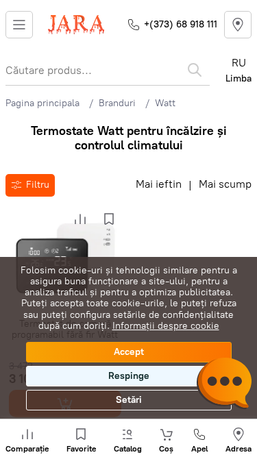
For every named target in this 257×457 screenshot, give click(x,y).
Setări (129, 400)
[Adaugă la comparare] (80, 219)
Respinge (128, 376)
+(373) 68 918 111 (180, 24)
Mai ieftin (159, 184)
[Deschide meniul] (19, 24)
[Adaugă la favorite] (109, 219)
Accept (129, 352)
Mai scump (225, 184)
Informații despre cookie (165, 326)
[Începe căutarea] (195, 70)
